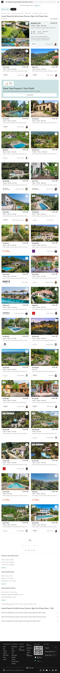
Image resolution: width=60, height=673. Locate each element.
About (4, 646)
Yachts (13, 651)
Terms (4, 657)
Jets (13, 653)
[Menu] (58, 2)
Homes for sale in (7, 559)
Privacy (5, 659)
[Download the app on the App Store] (38, 657)
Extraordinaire (15, 661)
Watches (14, 657)
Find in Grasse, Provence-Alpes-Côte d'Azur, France (18, 604)
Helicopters (14, 655)
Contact (5, 651)
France (9, 13)
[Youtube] (47, 670)
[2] (37, 545)
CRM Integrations (29, 655)
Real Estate (3, 13)
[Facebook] (44, 670)
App (4, 648)
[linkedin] (53, 670)
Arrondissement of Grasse (37, 13)
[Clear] (54, 2)
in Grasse (12, 594)
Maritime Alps (28, 13)
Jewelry (13, 659)
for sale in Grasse (7, 575)
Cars (13, 648)
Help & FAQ (5, 655)
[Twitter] (50, 670)
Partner (28, 650)
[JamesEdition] (2, 2)
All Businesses (22, 649)
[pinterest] (56, 670)
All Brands (21, 646)
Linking (28, 652)
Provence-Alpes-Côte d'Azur (18, 13)
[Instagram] (40, 670)
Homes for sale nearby (9, 555)
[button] (26, 23)
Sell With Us (29, 648)
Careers (5, 653)
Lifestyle (14, 663)
